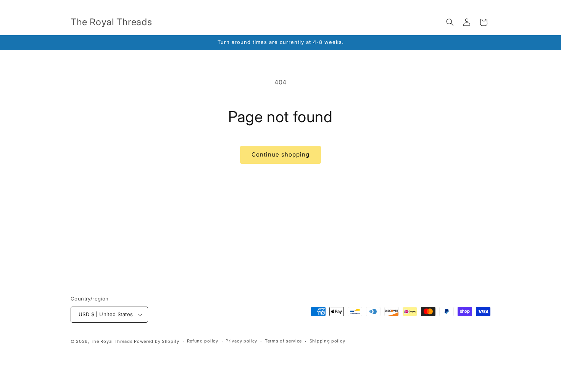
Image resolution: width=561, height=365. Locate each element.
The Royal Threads (112, 341)
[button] (450, 22)
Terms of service (283, 341)
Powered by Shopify (156, 341)
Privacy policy (241, 341)
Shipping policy (327, 341)
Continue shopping (280, 154)
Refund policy (202, 341)
